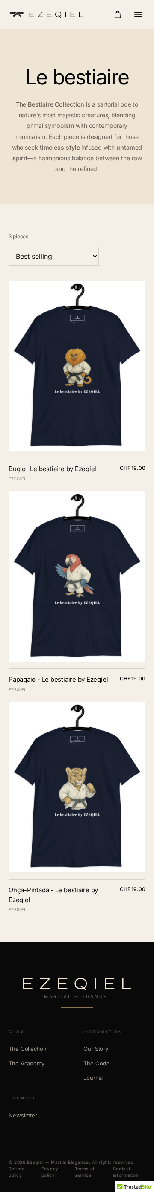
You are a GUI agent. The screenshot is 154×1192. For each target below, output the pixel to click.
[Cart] (117, 14)
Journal (93, 1077)
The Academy (26, 1063)
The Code (96, 1063)
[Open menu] (138, 14)
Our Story (95, 1048)
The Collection (28, 1048)
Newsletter (23, 1115)
